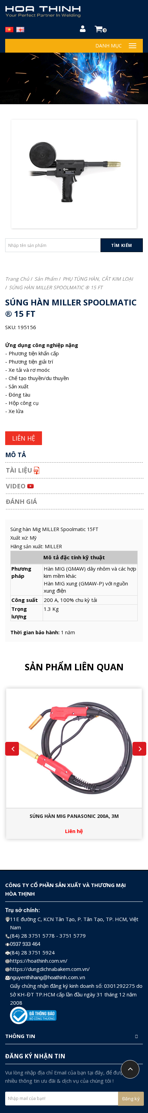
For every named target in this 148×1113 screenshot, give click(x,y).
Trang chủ (17, 278)
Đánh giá (21, 501)
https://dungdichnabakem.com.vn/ (50, 968)
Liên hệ (74, 831)
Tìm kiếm (121, 245)
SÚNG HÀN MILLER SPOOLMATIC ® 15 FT (56, 287)
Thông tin (20, 1036)
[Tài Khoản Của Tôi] (83, 29)
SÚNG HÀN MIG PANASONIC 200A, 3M (74, 816)
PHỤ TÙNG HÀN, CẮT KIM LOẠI (98, 278)
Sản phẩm (45, 278)
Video (16, 486)
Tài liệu (20, 470)
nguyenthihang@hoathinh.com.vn (47, 977)
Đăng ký (131, 1098)
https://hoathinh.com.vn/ (38, 960)
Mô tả (15, 455)
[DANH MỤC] (132, 46)
